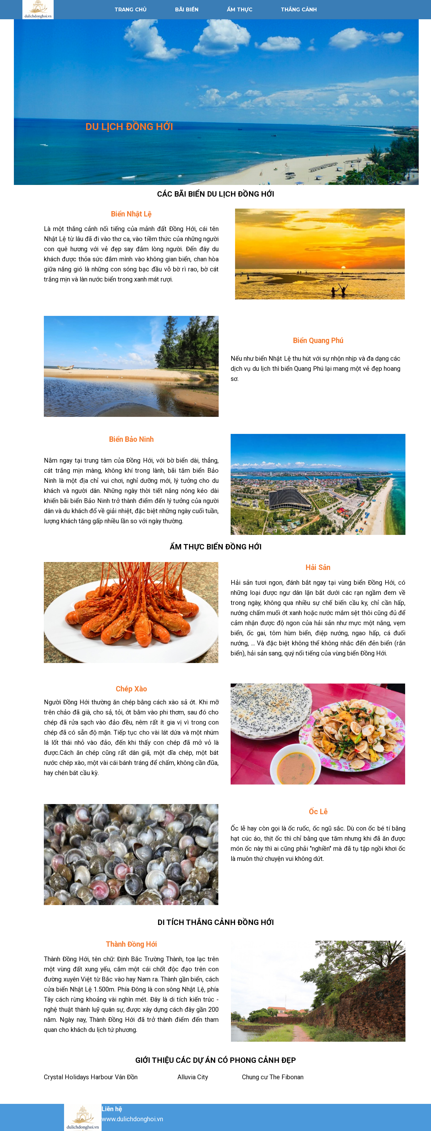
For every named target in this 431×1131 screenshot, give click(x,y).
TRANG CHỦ (131, 10)
